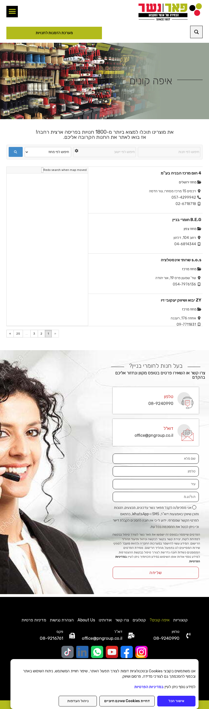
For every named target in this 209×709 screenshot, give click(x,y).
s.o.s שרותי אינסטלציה (181, 259)
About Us (86, 620)
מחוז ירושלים (188, 182)
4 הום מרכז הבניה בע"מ (181, 173)
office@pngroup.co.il (154, 435)
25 (18, 333)
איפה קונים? (159, 620)
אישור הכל (176, 701)
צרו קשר (122, 620)
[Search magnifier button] (196, 32)
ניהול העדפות (77, 701)
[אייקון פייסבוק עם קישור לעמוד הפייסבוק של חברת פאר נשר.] (127, 652)
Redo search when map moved (65, 170)
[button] (12, 11)
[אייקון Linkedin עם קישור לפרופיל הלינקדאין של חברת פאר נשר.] (82, 652)
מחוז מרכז (189, 269)
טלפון (168, 396)
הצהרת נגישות (62, 620)
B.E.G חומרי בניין (186, 219)
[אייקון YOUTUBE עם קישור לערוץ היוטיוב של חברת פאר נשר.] (112, 652)
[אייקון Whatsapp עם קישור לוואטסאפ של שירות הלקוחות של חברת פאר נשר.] (97, 652)
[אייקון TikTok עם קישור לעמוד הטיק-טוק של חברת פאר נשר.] (67, 652)
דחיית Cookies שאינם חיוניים (127, 701)
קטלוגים (139, 620)
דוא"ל (168, 428)
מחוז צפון (190, 229)
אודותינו (105, 620)
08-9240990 (160, 403)
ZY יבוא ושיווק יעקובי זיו (181, 300)
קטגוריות (180, 620)
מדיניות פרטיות (33, 620)
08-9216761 (51, 638)
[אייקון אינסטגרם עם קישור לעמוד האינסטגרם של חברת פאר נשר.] (141, 652)
